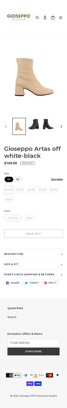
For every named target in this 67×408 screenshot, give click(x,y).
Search (11, 317)
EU (8, 179)
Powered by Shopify (46, 395)
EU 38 (31, 189)
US (17, 179)
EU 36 (9, 189)
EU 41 (8, 199)
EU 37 (20, 189)
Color (7, 210)
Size (6, 173)
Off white (13, 217)
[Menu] (61, 17)
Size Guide (57, 179)
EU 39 (42, 189)
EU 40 (54, 189)
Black (29, 217)
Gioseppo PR (26, 395)
